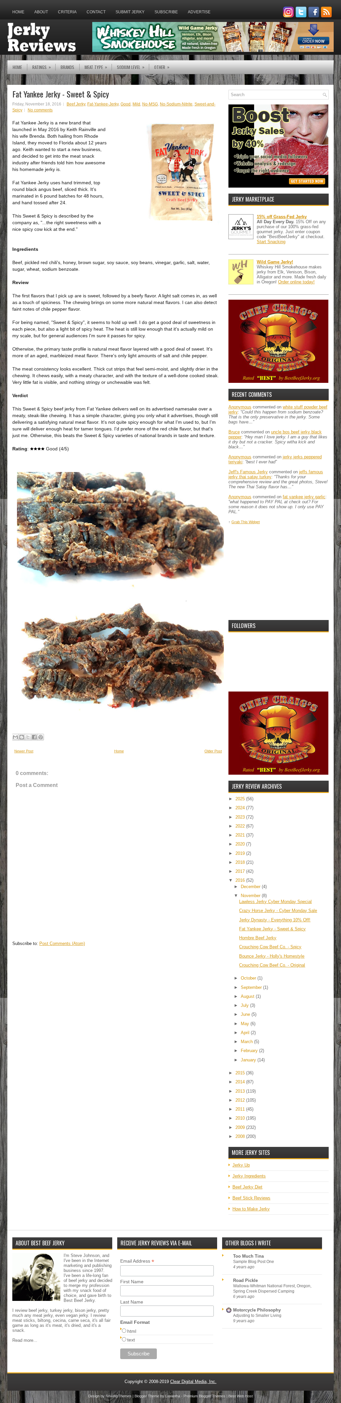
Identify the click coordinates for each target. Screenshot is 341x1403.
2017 (240, 871)
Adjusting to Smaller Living (257, 1315)
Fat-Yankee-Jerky (103, 104)
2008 (240, 1136)
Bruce (234, 431)
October (249, 978)
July (245, 1005)
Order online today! (296, 281)
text (131, 1339)
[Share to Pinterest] (40, 737)
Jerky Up (241, 1165)
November (251, 895)
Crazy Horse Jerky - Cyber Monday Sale (278, 910)
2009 (240, 1127)
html (131, 1331)
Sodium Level (131, 67)
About (41, 12)
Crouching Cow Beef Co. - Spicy (270, 946)
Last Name (131, 1302)
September (252, 987)
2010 (240, 1118)
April (246, 1032)
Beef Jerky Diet (247, 1186)
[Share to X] (28, 737)
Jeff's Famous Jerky (248, 471)
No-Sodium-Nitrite (176, 104)
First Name (132, 1281)
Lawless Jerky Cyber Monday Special (275, 901)
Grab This (240, 522)
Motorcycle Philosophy (257, 1310)
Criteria (67, 12)
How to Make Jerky (251, 1208)
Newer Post (23, 751)
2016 (240, 880)
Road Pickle (245, 1280)
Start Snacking (271, 241)
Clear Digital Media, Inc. (193, 1381)
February (250, 1050)
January (249, 1059)
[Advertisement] (278, 572)
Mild (136, 104)
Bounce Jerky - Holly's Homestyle (271, 956)
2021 (240, 835)
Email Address (137, 1261)
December (251, 886)
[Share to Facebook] (34, 737)
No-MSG (150, 104)
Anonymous (239, 406)
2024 (240, 807)
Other (162, 67)
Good (126, 104)
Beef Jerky (76, 104)
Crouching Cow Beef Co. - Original (272, 965)
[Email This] (15, 737)
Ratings (41, 67)
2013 (240, 1091)
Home (18, 12)
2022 (240, 826)
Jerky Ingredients (249, 1175)
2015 (240, 1072)
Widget (254, 522)
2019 (240, 853)
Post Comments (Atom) (62, 943)
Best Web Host (240, 1396)
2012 (240, 1100)
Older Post (213, 751)
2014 (240, 1081)
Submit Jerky (130, 12)
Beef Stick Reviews (251, 1197)
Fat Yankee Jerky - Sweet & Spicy (60, 94)
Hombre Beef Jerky (257, 937)
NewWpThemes (119, 1396)
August (248, 996)
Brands (67, 67)
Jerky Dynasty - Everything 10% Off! (274, 919)
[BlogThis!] (21, 737)
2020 (240, 844)
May (245, 1023)
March (247, 1041)
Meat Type (96, 67)
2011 (240, 1109)
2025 (240, 798)
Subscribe (166, 12)
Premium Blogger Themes (204, 1396)
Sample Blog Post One (253, 1261)
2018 (240, 862)
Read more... (24, 1340)
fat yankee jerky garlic (304, 496)
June (246, 1014)
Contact (96, 12)
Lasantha (172, 1396)
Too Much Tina (248, 1256)
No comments (40, 110)
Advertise (199, 12)
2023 (240, 817)
